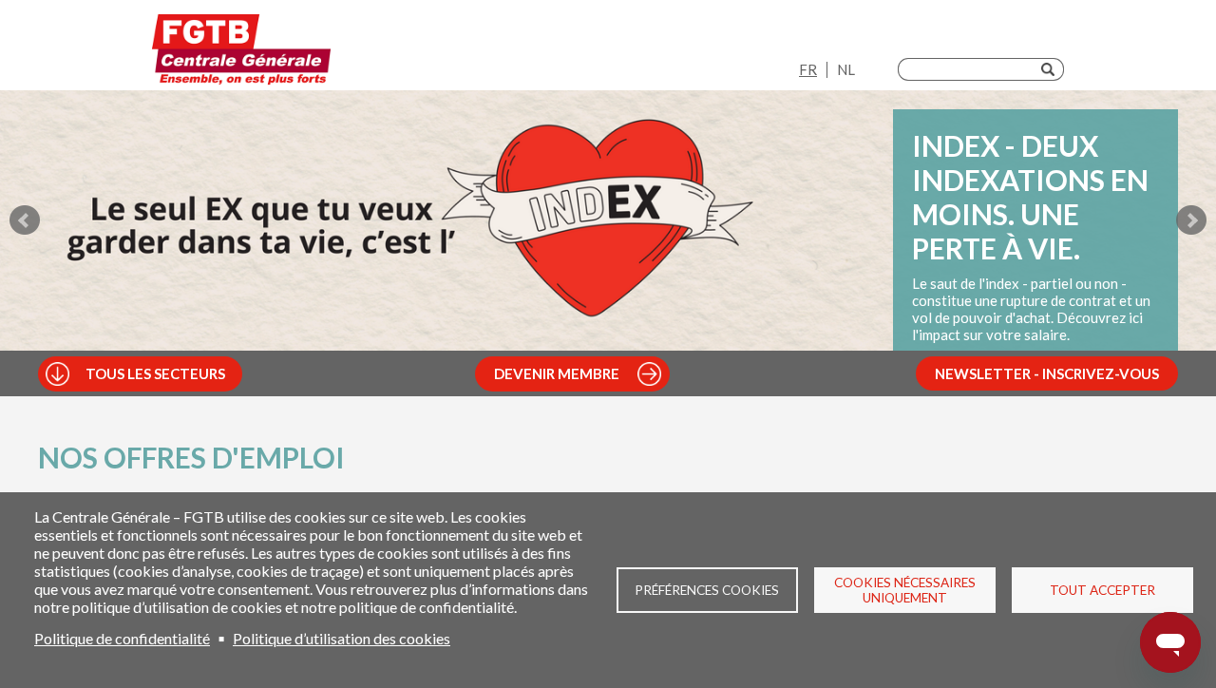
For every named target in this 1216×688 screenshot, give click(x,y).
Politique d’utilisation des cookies (341, 638)
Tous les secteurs (155, 373)
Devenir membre (556, 373)
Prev (25, 220)
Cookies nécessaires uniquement (905, 590)
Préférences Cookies (707, 590)
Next (1191, 220)
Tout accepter (1102, 590)
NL (846, 69)
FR (808, 69)
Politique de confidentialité (122, 638)
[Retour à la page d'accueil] (241, 50)
